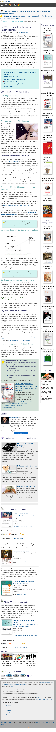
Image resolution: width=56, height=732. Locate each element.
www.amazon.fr (21, 562)
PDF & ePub (14, 647)
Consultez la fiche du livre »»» (23, 526)
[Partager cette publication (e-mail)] (3, 676)
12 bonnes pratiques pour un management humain (25, 515)
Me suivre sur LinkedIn (21, 433)
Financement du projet (17, 21)
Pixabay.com (38, 697)
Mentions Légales (6, 722)
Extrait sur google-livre (8, 407)
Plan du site (9, 710)
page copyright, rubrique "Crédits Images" (44, 699)
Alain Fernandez (23, 32)
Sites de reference (10, 708)
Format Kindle (23, 647)
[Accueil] (1, 20)
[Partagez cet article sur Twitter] (9, 676)
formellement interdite (45, 682)
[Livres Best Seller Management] (10, 5)
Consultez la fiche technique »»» (25, 635)
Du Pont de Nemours (12, 161)
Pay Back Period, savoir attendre (15, 79)
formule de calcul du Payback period (19, 340)
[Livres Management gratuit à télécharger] (14, 5)
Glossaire (8, 705)
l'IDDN (11, 686)
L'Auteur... (8, 714)
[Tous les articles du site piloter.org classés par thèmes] (18, 5)
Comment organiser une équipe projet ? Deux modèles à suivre (31, 664)
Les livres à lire (9, 86)
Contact (8, 712)
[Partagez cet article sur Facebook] (16, 676)
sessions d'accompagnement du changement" (17, 205)
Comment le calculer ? (11, 76)
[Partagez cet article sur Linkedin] (23, 676)
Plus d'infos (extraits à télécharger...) (12, 405)
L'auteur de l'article (10, 81)
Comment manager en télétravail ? (19, 662)
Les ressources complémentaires (15, 84)
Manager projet (6, 21)
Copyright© (9, 717)
